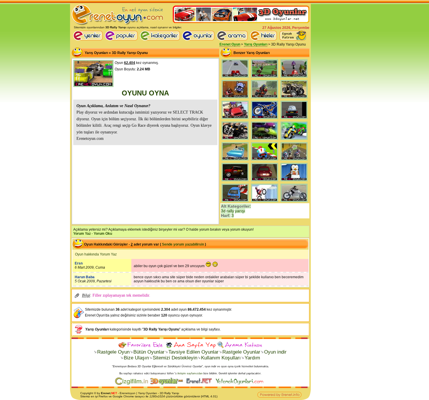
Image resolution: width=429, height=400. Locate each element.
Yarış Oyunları (255, 44)
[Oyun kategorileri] (161, 39)
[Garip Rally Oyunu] (235, 98)
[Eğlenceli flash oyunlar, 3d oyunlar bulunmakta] (118, 24)
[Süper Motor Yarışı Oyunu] (294, 78)
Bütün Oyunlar (149, 352)
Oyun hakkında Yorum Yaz (96, 254)
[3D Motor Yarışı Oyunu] (264, 119)
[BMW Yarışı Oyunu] (294, 119)
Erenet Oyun (229, 44)
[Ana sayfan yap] (190, 345)
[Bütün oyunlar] (199, 39)
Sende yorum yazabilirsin (183, 244)
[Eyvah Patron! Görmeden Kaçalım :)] (292, 36)
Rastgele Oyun (113, 352)
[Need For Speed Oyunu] (264, 140)
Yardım (252, 358)
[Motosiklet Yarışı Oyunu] (294, 140)
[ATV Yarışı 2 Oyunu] (264, 98)
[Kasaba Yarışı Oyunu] (235, 161)
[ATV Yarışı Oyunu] (294, 98)
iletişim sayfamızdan (190, 373)
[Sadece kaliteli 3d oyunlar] (241, 22)
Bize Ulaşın (136, 358)
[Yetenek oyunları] (240, 384)
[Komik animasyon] (200, 384)
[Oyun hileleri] (264, 39)
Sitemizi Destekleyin (175, 358)
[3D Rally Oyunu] (235, 78)
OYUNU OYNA (145, 93)
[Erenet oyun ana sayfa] (89, 39)
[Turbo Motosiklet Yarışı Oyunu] (264, 161)
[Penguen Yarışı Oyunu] (294, 181)
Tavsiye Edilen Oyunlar (193, 352)
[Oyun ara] (232, 36)
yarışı (240, 210)
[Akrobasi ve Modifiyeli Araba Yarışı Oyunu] (235, 202)
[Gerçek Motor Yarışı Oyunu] (294, 161)
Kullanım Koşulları (221, 358)
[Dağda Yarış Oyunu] (235, 140)
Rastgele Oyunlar (241, 352)
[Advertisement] (145, 183)
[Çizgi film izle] (132, 384)
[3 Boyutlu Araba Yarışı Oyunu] (264, 181)
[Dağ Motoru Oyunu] (294, 202)
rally (230, 210)
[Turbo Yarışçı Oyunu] (235, 119)
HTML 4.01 (209, 396)
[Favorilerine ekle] (141, 345)
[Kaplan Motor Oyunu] (264, 202)
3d (223, 210)
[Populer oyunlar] (122, 39)
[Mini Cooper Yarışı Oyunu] (235, 181)
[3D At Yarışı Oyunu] (264, 78)
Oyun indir (275, 352)
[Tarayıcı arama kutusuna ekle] (240, 345)
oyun (132, 393)
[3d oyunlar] (168, 384)
